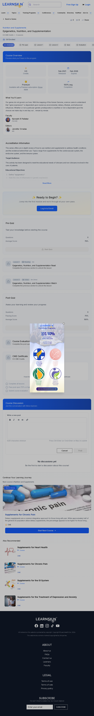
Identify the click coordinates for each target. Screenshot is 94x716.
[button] (47, 358)
